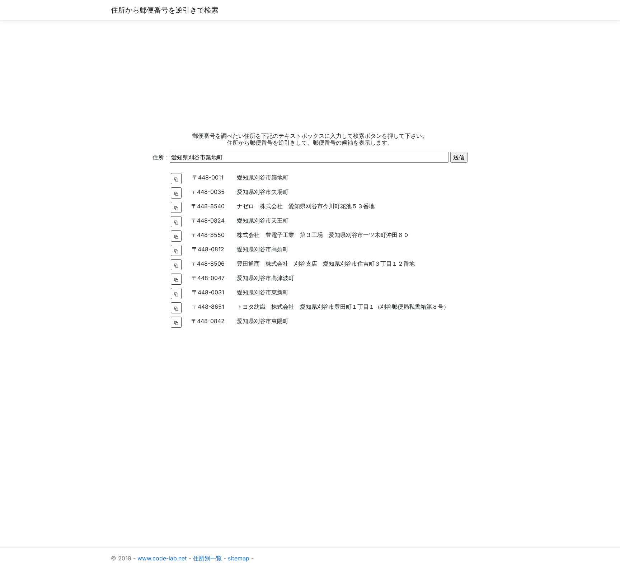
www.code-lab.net (162, 558)
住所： (161, 157)
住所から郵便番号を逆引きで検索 (165, 10)
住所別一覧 (207, 558)
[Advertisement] (310, 76)
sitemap (238, 558)
